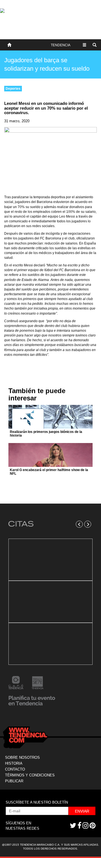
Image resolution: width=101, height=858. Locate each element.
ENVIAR (82, 811)
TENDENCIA (60, 45)
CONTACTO (15, 769)
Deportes (13, 89)
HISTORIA (13, 763)
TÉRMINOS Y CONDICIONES (30, 775)
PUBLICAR (14, 781)
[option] (50, 602)
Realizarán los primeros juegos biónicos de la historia (46, 433)
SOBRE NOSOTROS (22, 757)
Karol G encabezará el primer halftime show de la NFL (49, 472)
